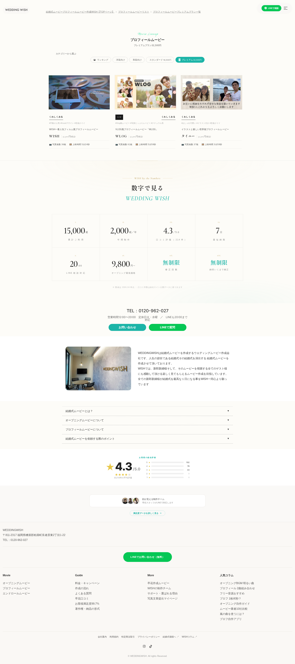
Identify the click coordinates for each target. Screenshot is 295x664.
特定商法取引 (128, 636)
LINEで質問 (167, 327)
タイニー (188, 136)
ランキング (102, 59)
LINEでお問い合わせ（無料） (147, 557)
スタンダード (160, 59)
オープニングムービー (16, 583)
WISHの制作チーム (159, 588)
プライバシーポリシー (149, 636)
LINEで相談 (273, 8)
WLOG (121, 136)
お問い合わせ (127, 327)
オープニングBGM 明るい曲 (237, 583)
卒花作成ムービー (158, 583)
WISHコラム (189, 636)
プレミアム (191, 59)
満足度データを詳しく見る (146, 513)
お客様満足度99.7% (87, 603)
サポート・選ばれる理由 (163, 593)
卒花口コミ (82, 598)
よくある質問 (83, 593)
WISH (55, 136)
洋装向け (120, 59)
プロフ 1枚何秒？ (230, 598)
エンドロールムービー (16, 593)
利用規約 (114, 636)
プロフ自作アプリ (231, 619)
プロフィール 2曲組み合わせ (237, 588)
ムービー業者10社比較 (234, 608)
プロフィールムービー (16, 588)
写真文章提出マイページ (163, 598)
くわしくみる (56, 117)
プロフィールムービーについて (85, 429)
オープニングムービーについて (85, 420)
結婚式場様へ (171, 636)
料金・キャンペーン (87, 583)
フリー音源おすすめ (232, 593)
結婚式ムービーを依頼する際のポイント (90, 438)
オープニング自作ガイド (235, 603)
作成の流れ (82, 588)
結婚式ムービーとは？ (79, 411)
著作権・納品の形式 (87, 608)
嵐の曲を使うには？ (232, 613)
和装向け (137, 59)
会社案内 (102, 636)
